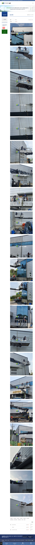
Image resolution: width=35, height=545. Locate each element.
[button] (16, 21)
